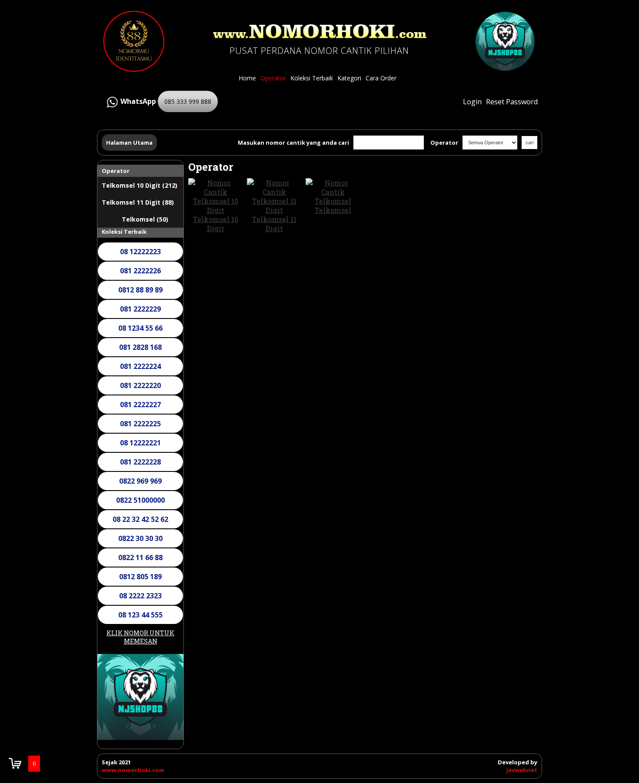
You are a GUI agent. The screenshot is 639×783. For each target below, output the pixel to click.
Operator (273, 78)
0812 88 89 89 (140, 290)
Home (247, 78)
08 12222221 (140, 443)
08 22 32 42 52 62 (140, 519)
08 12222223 (140, 251)
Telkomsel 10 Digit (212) (139, 185)
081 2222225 (140, 423)
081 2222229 (140, 309)
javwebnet (521, 770)
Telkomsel (333, 210)
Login (472, 101)
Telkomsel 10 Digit (215, 224)
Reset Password (512, 101)
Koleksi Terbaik (311, 78)
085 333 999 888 (187, 101)
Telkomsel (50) (145, 219)
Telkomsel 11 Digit (274, 224)
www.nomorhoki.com (133, 770)
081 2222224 (140, 366)
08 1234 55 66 (140, 328)
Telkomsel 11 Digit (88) (138, 202)
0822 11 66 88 (140, 557)
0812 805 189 (140, 576)
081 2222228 (140, 462)
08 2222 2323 (140, 596)
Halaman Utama (129, 142)
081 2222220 (140, 385)
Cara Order (381, 78)
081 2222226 (140, 270)
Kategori (349, 78)
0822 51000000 (140, 500)
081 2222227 (140, 404)
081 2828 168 (140, 347)
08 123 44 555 (140, 615)
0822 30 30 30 (140, 538)
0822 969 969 (140, 481)
